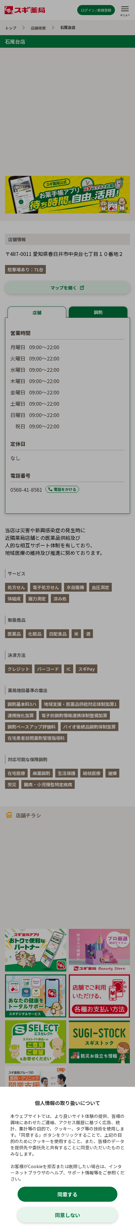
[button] (67, 615)
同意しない (67, 1215)
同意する (67, 1194)
